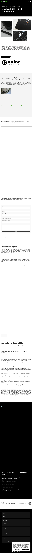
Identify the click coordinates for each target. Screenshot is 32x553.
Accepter (26, 549)
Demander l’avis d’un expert (6, 56)
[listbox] (16, 215)
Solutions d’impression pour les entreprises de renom (10, 521)
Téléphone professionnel (6, 220)
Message (3, 224)
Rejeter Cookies (17, 549)
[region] (21, 546)
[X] (19, 551)
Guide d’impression (5, 514)
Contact (4, 524)
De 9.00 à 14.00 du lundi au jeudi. (7, 540)
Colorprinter (3, 6)
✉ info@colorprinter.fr (6, 541)
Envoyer (16, 231)
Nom (3, 206)
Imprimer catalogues (5, 531)
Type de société (4, 213)
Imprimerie (7, 6)
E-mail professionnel (5, 217)
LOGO (4, 534)
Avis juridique (4, 523)
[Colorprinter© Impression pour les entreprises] (4, 1)
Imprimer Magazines (5, 533)
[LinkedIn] (14, 551)
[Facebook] (12, 551)
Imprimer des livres (5, 530)
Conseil (4, 516)
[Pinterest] (17, 551)
